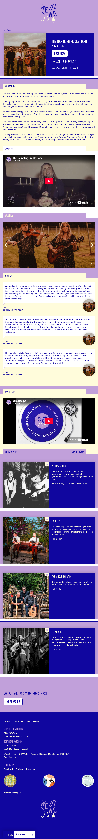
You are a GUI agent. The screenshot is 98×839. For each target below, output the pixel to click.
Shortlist (22, 834)
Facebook (8, 769)
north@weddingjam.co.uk (16, 736)
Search (32, 834)
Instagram (30, 769)
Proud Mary (8, 127)
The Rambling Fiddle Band (13, 310)
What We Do (13, 701)
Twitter (19, 769)
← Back (7, 30)
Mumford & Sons (33, 101)
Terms (36, 721)
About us (18, 721)
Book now (59, 53)
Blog (28, 721)
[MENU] (6, 834)
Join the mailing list (13, 792)
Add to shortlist (66, 61)
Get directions (10, 757)
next (92, 245)
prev (6, 245)
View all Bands (78, 452)
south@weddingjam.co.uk (16, 749)
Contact (7, 721)
